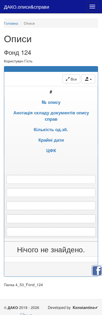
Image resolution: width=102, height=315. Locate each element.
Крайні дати (51, 140)
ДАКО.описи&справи (26, 6)
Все (73, 79)
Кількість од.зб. (51, 129)
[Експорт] (88, 78)
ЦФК (51, 150)
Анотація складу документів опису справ (51, 115)
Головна (11, 23)
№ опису (51, 102)
